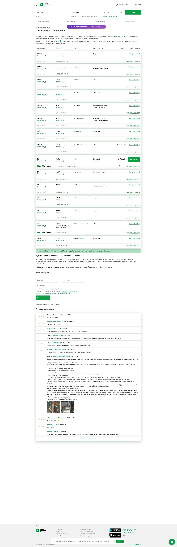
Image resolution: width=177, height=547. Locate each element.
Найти (133, 12)
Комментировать (43, 298)
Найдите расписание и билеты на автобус (48, 304)
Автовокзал (116, 36)
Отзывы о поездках (85, 536)
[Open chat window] (172, 542)
